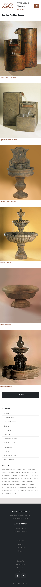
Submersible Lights (10, 455)
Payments (20, 568)
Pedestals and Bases (11, 443)
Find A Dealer (20, 564)
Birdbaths (7, 430)
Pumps (6, 451)
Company (20, 541)
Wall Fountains (9, 417)
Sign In (21, 9)
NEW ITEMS (7, 434)
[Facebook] (17, 575)
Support (20, 551)
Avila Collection (9, 460)
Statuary (7, 426)
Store (20, 571)
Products (20, 544)
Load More (20, 395)
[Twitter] (23, 575)
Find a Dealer (24, 3)
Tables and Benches (10, 439)
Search (22, 6)
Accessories (8, 447)
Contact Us (20, 561)
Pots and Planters (10, 422)
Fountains (7, 413)
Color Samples (20, 547)
